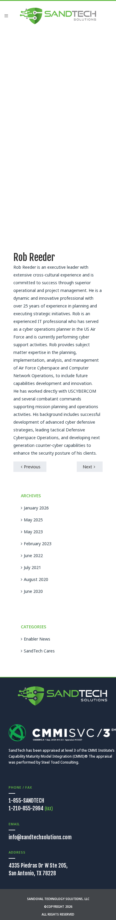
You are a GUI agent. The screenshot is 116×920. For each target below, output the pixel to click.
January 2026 (36, 508)
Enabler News (37, 639)
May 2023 (33, 531)
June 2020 (33, 591)
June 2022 (33, 555)
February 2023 (37, 543)
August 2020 (36, 579)
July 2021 (32, 567)
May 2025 (33, 520)
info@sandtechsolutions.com (40, 837)
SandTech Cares (39, 651)
